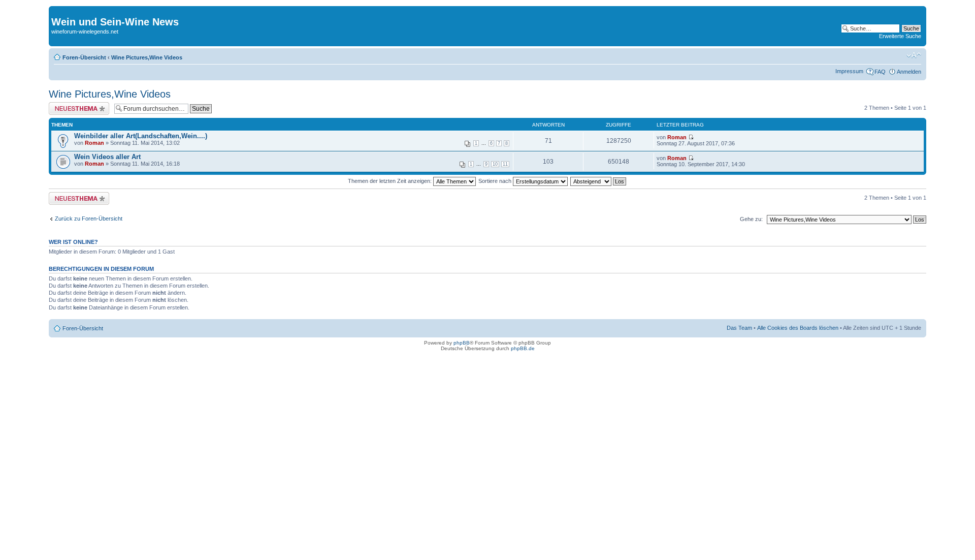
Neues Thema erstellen (77, 105)
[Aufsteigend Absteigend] (598, 181)
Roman (94, 143)
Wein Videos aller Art (107, 157)
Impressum (849, 71)
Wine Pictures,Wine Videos (146, 57)
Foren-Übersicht (84, 57)
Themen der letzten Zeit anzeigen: (390, 181)
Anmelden (909, 72)
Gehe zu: (751, 219)
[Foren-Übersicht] (57, 11)
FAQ (880, 72)
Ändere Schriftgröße (913, 55)
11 (505, 164)
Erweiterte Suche (900, 36)
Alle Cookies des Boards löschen (797, 328)
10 (495, 164)
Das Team (739, 328)
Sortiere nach (495, 181)
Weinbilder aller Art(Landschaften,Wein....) (140, 136)
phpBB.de (523, 348)
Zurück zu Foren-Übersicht (88, 218)
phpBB (461, 343)
